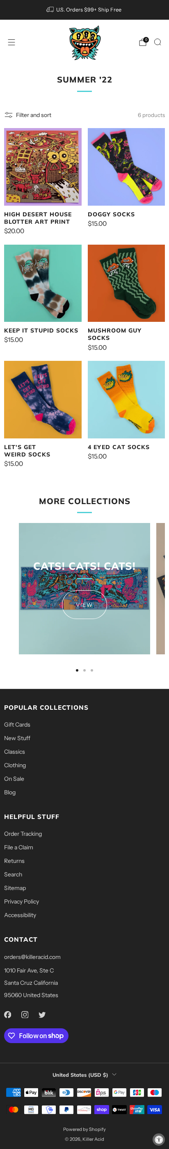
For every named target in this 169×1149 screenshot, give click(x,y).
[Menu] (11, 42)
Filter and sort (33, 115)
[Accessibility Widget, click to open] (159, 1139)
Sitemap (15, 888)
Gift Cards (17, 724)
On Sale (14, 778)
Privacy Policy (21, 901)
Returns (14, 861)
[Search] (157, 42)
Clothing (15, 765)
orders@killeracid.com (32, 957)
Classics (14, 751)
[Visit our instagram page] (24, 1014)
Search (13, 874)
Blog (10, 792)
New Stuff (17, 738)
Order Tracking (23, 833)
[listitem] (85, 10)
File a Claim (18, 847)
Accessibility (20, 915)
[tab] (77, 670)
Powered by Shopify (84, 1129)
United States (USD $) (80, 1074)
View (84, 604)
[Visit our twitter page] (41, 1014)
